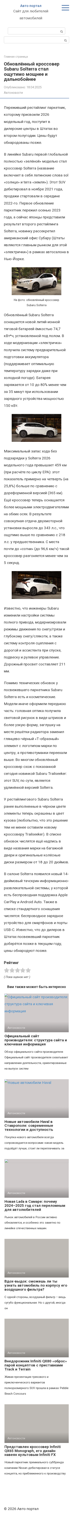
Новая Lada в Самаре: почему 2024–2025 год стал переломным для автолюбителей (34, 1205)
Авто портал (30, 6)
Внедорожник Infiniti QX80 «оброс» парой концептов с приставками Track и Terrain (35, 1365)
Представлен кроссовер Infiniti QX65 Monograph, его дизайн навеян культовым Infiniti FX (32, 1450)
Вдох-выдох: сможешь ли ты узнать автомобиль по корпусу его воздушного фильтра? (35, 1285)
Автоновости (13, 93)
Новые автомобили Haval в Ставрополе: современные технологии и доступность (28, 1125)
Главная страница (16, 56)
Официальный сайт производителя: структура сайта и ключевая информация (35, 1040)
